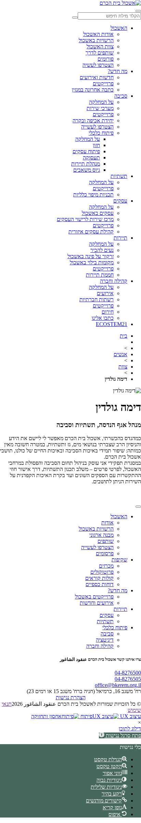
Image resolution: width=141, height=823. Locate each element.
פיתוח (85, 716)
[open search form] (138, 11)
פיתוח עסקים (86, 151)
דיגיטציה (105, 640)
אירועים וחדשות (97, 603)
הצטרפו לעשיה (98, 65)
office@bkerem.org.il (118, 685)
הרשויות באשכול (96, 40)
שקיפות (119, 559)
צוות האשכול (100, 46)
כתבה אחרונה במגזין (93, 90)
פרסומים (105, 553)
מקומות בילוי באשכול (92, 262)
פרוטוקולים (102, 572)
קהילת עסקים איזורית (91, 231)
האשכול (119, 28)
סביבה (120, 96)
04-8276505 (128, 679)
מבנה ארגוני (101, 535)
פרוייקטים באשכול (94, 597)
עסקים (120, 201)
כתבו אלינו (103, 318)
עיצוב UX (130, 716)
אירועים (105, 293)
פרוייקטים (103, 83)
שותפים (106, 541)
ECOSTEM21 (111, 324)
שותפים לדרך (100, 53)
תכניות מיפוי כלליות (93, 194)
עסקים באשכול (98, 213)
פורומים (106, 59)
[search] (75, 17)
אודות (107, 522)
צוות (122, 367)
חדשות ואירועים (97, 77)
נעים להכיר (102, 250)
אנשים (120, 354)
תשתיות (119, 176)
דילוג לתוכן (130, 728)
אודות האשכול (98, 34)
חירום (108, 312)
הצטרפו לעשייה (97, 127)
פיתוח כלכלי (101, 133)
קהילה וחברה (113, 281)
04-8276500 (128, 673)
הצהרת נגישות (71, 697)
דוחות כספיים (100, 584)
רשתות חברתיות (96, 299)
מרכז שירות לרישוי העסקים (85, 219)
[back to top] (138, 507)
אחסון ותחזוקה (46, 716)
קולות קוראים (99, 578)
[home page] (120, 3)
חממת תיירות (100, 275)
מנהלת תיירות (85, 164)
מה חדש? (117, 71)
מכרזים (106, 566)
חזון (96, 145)
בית (123, 336)
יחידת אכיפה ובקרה (93, 120)
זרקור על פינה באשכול (90, 256)
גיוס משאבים (86, 170)
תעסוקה (91, 157)
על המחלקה (101, 102)
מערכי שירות (100, 108)
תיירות (120, 238)
